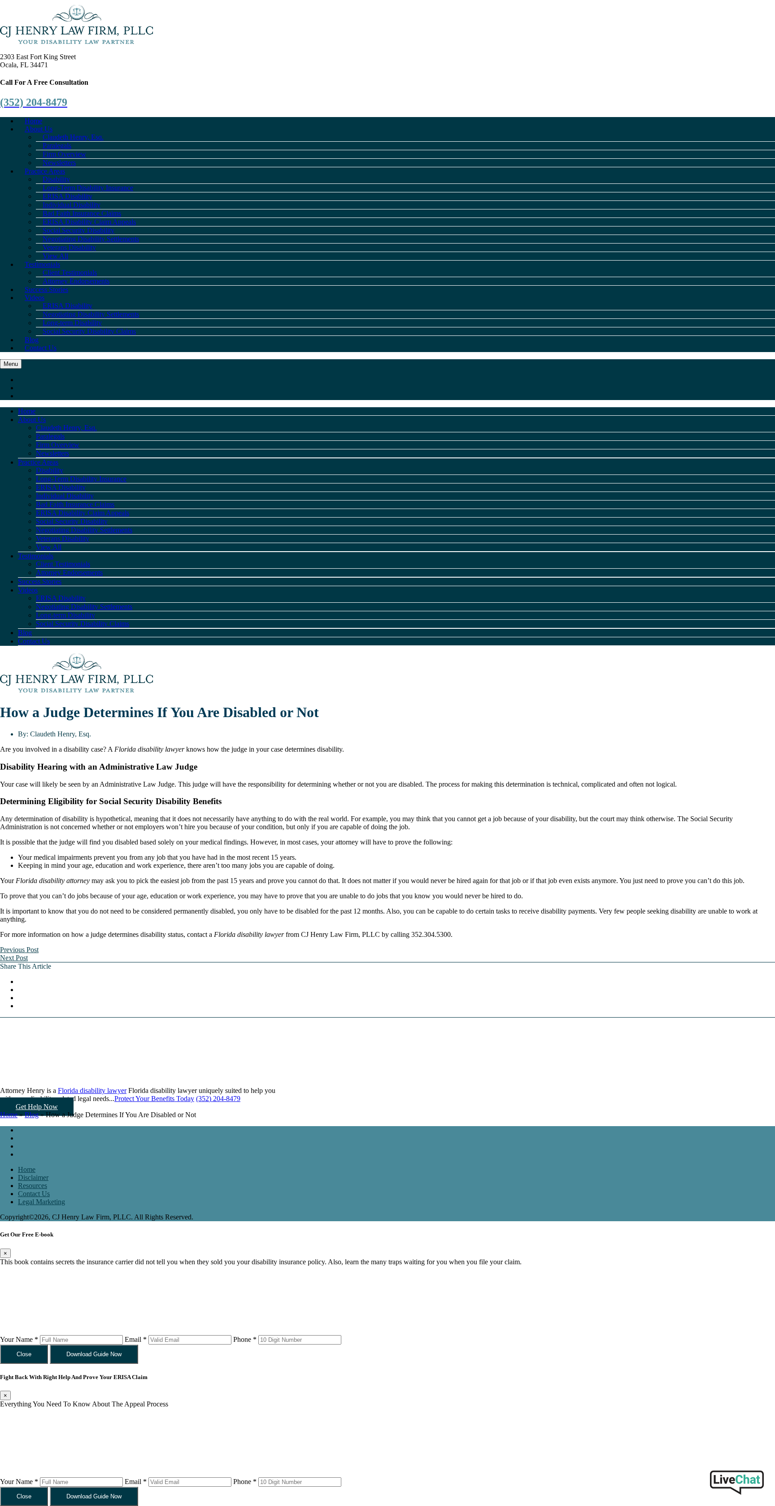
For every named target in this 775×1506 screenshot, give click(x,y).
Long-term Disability (65, 615)
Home (26, 411)
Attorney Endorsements (76, 281)
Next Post (14, 958)
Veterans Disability (62, 538)
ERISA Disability (61, 487)
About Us (32, 419)
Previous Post (19, 949)
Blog (25, 632)
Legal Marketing (41, 1202)
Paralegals (50, 436)
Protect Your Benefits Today (154, 1098)
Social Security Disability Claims (89, 331)
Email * (136, 1339)
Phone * (245, 1339)
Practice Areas (38, 462)
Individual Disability (65, 496)
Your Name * (19, 1339)
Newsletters (52, 453)
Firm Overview (57, 444)
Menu (11, 364)
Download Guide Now (94, 1354)
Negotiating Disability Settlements (84, 530)
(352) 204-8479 (218, 1098)
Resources (32, 1185)
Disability (49, 470)
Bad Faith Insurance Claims (75, 504)
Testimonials (35, 556)
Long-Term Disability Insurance (81, 479)
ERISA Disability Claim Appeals (82, 513)
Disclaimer (33, 1177)
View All (48, 547)
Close (24, 1354)
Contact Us (41, 348)
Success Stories (39, 581)
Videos (34, 297)
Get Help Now (37, 1106)
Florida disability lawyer (92, 1090)
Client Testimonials (63, 564)
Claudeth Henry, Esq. (66, 427)
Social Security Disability (72, 521)
